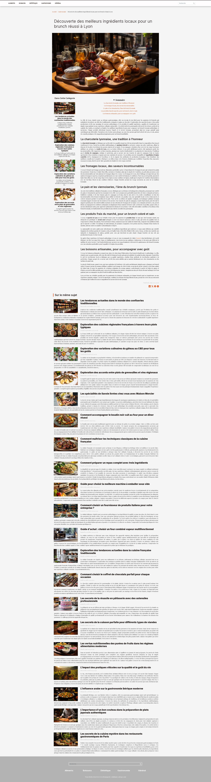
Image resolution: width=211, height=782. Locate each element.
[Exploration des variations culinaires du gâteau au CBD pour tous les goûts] (64, 166)
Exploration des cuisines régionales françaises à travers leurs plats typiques (64, 148)
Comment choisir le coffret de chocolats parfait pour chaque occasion (115, 576)
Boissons (22, 3)
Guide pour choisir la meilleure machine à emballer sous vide (115, 484)
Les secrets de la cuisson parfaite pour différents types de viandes (118, 622)
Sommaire (120, 100)
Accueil (54, 12)
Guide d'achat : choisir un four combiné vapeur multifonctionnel (117, 529)
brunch (138, 238)
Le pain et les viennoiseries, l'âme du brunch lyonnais (119, 108)
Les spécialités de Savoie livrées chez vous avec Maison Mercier (117, 393)
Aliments (11, 3)
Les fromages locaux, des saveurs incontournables (119, 105)
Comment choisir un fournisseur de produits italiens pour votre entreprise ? (116, 506)
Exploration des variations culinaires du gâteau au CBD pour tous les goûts (65, 176)
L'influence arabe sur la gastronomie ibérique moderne (111, 688)
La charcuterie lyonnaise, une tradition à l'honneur (119, 103)
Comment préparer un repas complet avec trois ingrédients (114, 462)
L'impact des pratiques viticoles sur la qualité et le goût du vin (115, 667)
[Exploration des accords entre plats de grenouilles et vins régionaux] (64, 194)
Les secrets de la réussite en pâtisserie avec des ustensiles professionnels (114, 600)
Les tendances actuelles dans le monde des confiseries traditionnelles (64, 118)
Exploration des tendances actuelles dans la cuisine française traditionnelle (115, 552)
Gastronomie (46, 3)
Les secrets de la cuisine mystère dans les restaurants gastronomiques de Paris (111, 735)
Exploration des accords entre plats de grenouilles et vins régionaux (65, 204)
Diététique (33, 3)
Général (58, 3)
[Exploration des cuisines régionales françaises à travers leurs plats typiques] (64, 137)
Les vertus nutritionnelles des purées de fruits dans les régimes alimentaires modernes (116, 645)
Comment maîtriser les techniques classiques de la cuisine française (114, 440)
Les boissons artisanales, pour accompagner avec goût (119, 113)
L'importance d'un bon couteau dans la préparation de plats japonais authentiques (114, 711)
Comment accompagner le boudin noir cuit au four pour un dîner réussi (117, 416)
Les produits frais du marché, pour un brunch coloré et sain (119, 111)
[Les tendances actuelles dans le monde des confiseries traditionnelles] (64, 108)
